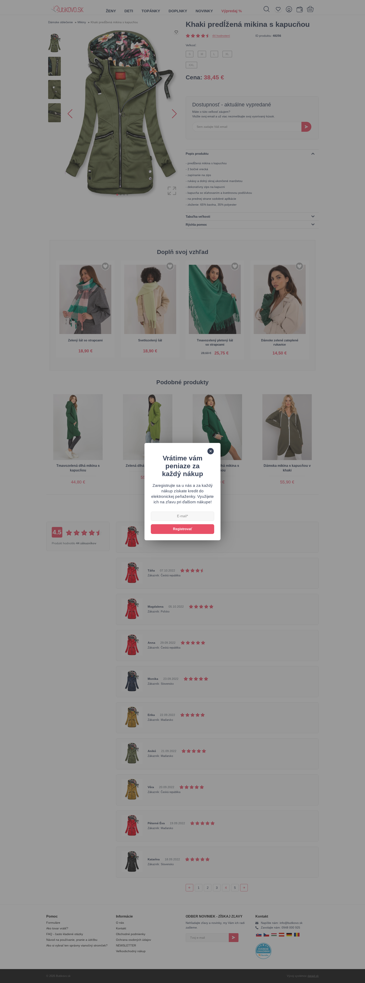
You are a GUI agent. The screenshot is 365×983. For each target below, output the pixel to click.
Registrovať (182, 529)
